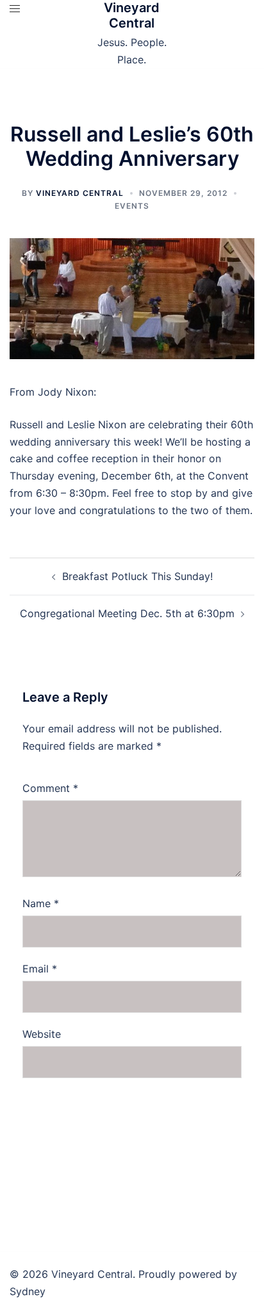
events (132, 206)
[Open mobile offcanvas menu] (15, 8)
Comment (50, 788)
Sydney (27, 1291)
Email (39, 968)
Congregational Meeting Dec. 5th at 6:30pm (127, 613)
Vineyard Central (132, 15)
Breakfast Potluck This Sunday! (137, 576)
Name (40, 903)
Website (41, 1034)
